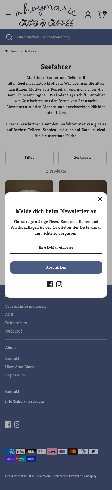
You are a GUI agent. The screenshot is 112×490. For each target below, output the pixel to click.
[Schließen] (100, 199)
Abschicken (56, 267)
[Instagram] (59, 284)
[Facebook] (50, 284)
